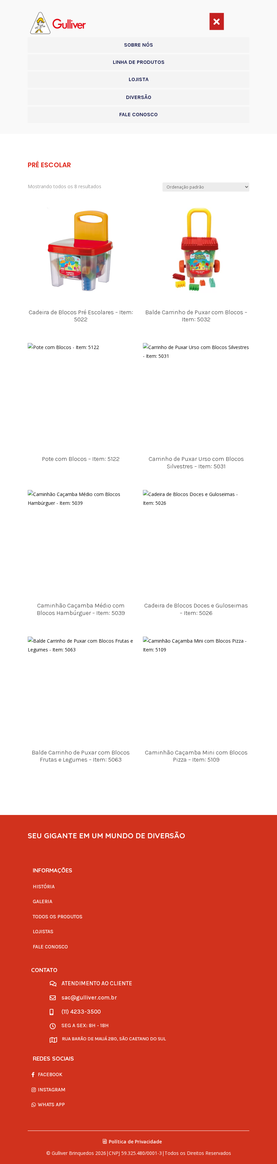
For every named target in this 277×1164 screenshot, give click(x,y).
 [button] (216, 21)
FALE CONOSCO (50, 947)
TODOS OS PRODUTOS (57, 917)
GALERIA (42, 901)
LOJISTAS (43, 931)
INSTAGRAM (52, 1090)
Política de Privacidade (135, 1141)
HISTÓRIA (44, 887)
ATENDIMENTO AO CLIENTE (96, 983)
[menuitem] (138, 45)
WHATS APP (51, 1104)
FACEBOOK (50, 1074)
